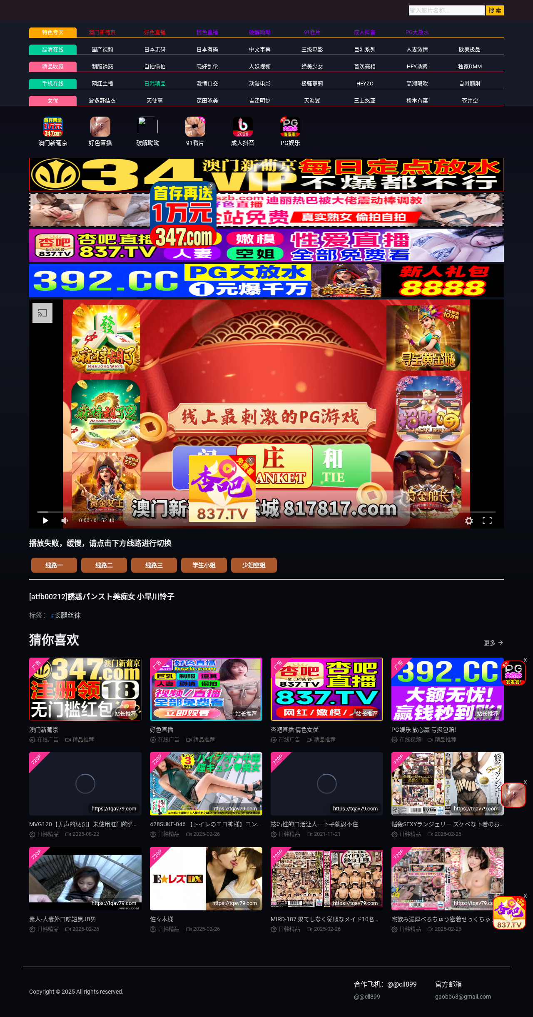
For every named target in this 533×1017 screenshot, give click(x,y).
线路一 (54, 565)
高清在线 (53, 49)
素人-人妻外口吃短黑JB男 (62, 919)
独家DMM (470, 66)
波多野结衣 (102, 100)
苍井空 (470, 100)
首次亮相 (365, 66)
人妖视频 (260, 66)
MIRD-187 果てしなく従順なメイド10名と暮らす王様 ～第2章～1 (356, 919)
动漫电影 (260, 83)
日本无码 (155, 49)
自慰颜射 (470, 83)
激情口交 (207, 83)
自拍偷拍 (155, 66)
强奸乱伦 (207, 66)
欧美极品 (470, 49)
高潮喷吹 (417, 83)
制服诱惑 (102, 66)
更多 (490, 643)
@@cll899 (367, 996)
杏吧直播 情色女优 (295, 729)
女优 (52, 100)
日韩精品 (155, 83)
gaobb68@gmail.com (463, 996)
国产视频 (102, 49)
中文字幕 (260, 49)
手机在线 (53, 83)
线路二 (104, 565)
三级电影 (312, 49)
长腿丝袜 (67, 615)
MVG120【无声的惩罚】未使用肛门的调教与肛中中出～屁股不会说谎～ (122, 824)
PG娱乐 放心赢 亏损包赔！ (425, 729)
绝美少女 (312, 66)
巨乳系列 (365, 49)
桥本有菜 (417, 100)
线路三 (154, 565)
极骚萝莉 (312, 83)
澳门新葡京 (43, 729)
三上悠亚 (365, 100)
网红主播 (102, 83)
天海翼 (312, 100)
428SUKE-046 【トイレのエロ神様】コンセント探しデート (227, 824)
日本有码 (207, 49)
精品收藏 (53, 66)
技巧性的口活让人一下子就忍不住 (314, 824)
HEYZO (365, 83)
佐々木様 (161, 919)
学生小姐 (204, 565)
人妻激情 (417, 49)
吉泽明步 (260, 100)
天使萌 (155, 100)
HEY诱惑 (417, 66)
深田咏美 (207, 100)
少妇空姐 (254, 565)
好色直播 (161, 729)
